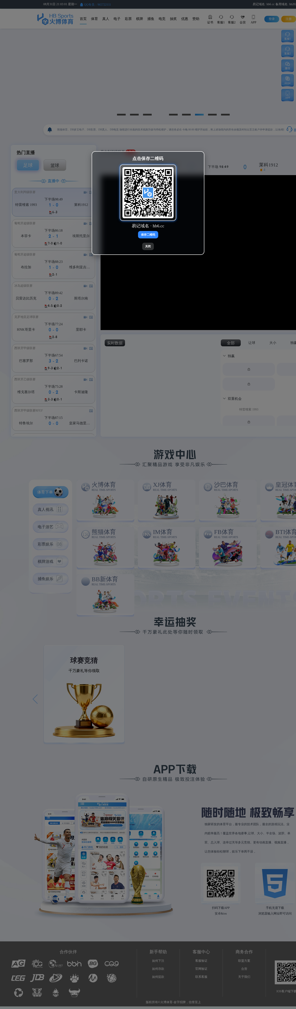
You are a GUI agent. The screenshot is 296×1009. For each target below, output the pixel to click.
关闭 (148, 246)
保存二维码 (148, 234)
